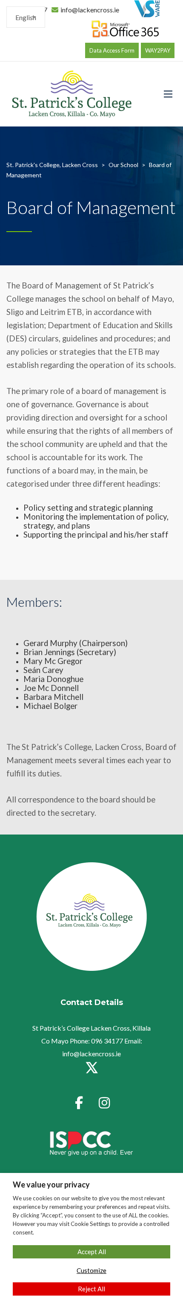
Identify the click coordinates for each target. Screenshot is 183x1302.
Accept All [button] (91, 1251)
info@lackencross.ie (89, 10)
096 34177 (106, 1041)
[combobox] (25, 17)
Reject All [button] (91, 1289)
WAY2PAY (157, 50)
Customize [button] (91, 1270)
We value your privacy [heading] (51, 1184)
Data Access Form (111, 50)
